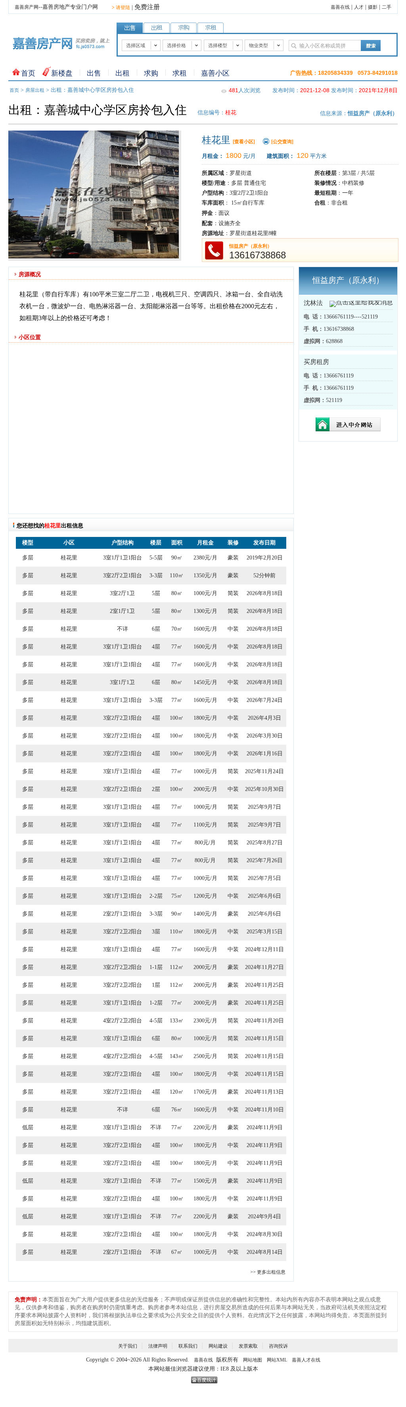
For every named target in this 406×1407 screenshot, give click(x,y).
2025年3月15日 (265, 932)
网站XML (277, 1360)
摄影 (372, 7)
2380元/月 (205, 558)
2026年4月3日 (264, 718)
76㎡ (176, 1110)
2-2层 (156, 896)
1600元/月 (205, 629)
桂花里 (69, 558)
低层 (27, 1127)
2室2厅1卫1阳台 (122, 914)
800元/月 (205, 843)
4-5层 (156, 1021)
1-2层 (156, 1003)
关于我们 (127, 1346)
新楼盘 (62, 73)
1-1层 (156, 967)
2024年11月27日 (264, 967)
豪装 (233, 558)
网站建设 (218, 1346)
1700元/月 (205, 1092)
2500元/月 (205, 1056)
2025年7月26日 (265, 860)
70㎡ (176, 629)
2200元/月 (205, 1127)
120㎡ (177, 1092)
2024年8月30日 (265, 1234)
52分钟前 (264, 575)
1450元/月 (205, 682)
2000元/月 (205, 789)
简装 (233, 593)
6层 (156, 629)
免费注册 (147, 7)
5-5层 (156, 558)
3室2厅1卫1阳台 (122, 1181)
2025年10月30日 (264, 789)
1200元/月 (205, 896)
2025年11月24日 (264, 771)
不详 (122, 629)
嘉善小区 (215, 73)
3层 (156, 932)
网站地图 (252, 1360)
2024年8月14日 (265, 1252)
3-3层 (156, 575)
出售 (94, 73)
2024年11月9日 (265, 1127)
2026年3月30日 (265, 736)
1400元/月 (205, 914)
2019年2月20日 (265, 558)
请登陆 (121, 7)
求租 (179, 73)
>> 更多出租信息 (267, 1272)
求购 (151, 73)
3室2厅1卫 (122, 593)
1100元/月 (205, 825)
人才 (359, 7)
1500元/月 (205, 1181)
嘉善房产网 (26, 7)
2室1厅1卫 (122, 611)
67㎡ (176, 1252)
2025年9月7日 (264, 807)
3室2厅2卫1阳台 (122, 575)
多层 (27, 558)
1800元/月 (205, 718)
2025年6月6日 (264, 896)
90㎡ (176, 558)
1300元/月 (205, 611)
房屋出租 (34, 90)
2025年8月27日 (265, 843)
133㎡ (177, 1021)
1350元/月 (205, 575)
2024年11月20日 (264, 1021)
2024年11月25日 (264, 985)
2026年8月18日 (265, 593)
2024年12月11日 (264, 949)
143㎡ (177, 1056)
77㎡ (176, 647)
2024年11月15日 (264, 1038)
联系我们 (187, 1346)
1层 (156, 985)
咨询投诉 (278, 1346)
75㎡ (176, 896)
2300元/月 (205, 1021)
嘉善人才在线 (306, 1360)
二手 (386, 7)
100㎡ (177, 718)
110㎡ (177, 575)
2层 (156, 789)
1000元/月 (205, 593)
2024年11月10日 (264, 1110)
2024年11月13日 (264, 1092)
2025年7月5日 (264, 878)
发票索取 (248, 1346)
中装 (233, 629)
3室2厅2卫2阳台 (122, 932)
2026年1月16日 (265, 754)
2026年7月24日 (265, 700)
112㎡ (177, 967)
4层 (156, 647)
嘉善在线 (340, 7)
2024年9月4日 (264, 1216)
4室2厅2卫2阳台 (122, 1021)
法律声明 (157, 1346)
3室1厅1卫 (122, 682)
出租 (122, 73)
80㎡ (176, 593)
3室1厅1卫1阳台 (122, 558)
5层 (156, 593)
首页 (28, 73)
